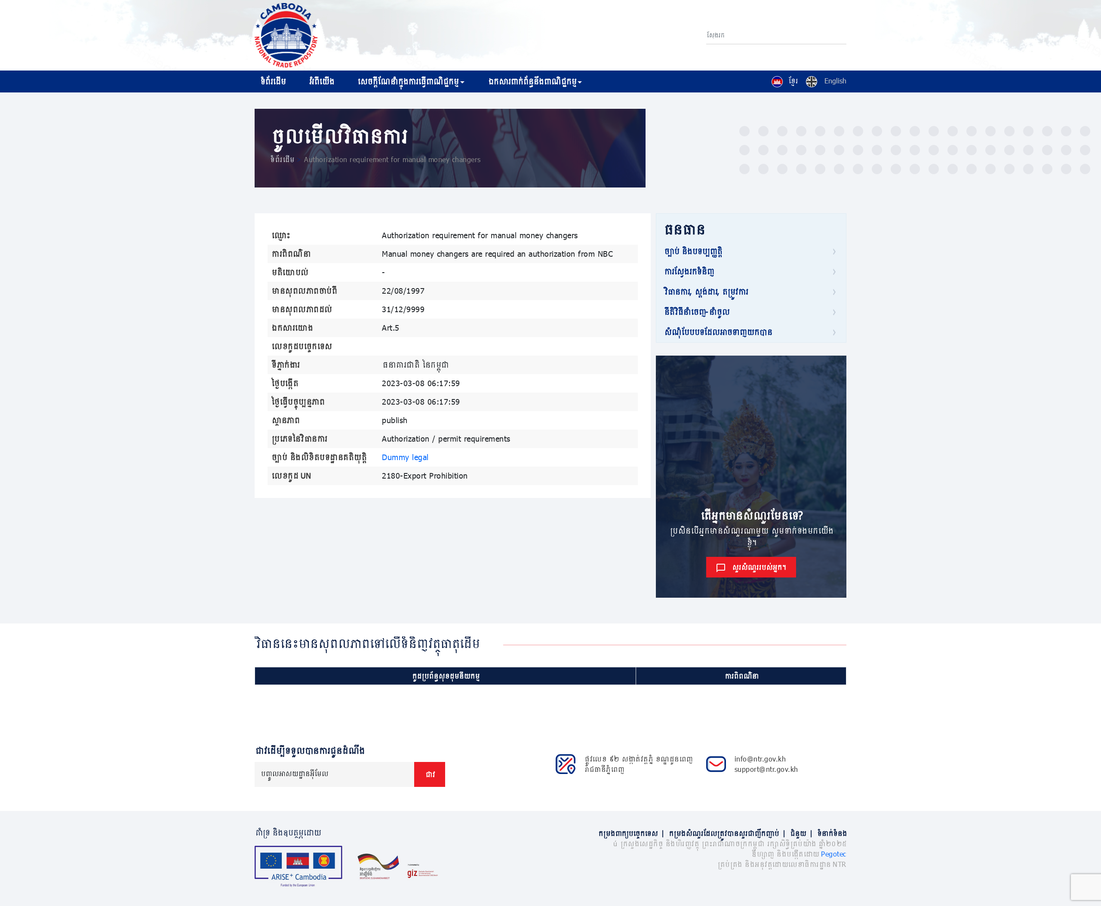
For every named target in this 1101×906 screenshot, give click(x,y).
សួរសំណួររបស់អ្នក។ (759, 567)
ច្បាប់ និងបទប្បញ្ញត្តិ (693, 251)
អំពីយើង (321, 81)
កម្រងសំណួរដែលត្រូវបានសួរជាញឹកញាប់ (726, 833)
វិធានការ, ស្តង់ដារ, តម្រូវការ (705, 291)
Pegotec (833, 854)
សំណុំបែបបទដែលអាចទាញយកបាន (718, 332)
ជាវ (429, 774)
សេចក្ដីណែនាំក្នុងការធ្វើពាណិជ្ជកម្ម (407, 81)
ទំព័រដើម (272, 81)
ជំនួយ (801, 833)
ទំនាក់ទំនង (831, 833)
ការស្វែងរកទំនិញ (688, 271)
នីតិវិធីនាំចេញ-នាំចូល (696, 311)
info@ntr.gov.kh (760, 759)
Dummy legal (405, 457)
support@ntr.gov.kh (766, 769)
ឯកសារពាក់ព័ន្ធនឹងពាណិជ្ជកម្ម (532, 81)
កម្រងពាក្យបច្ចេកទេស (631, 833)
